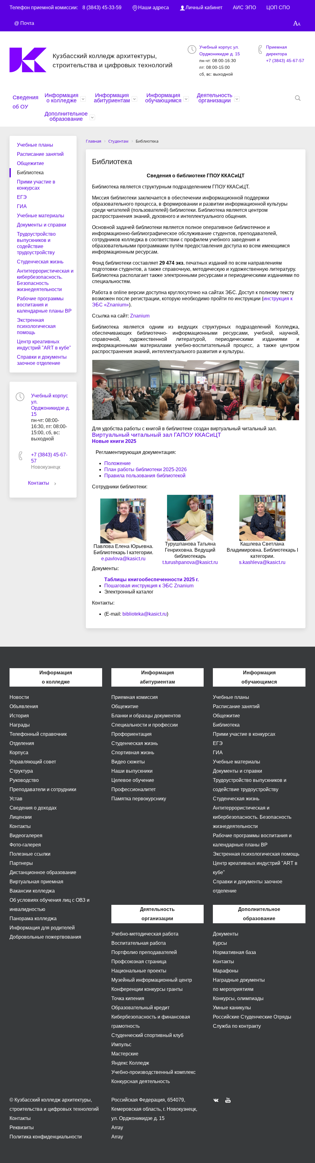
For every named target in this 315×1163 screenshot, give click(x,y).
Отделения (22, 743)
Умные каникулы (232, 1007)
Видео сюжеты (128, 761)
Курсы (220, 943)
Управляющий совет (33, 761)
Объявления (24, 706)
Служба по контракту (237, 1026)
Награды (20, 724)
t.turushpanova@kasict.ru (190, 562)
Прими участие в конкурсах (36, 185)
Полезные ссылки (30, 854)
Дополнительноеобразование (66, 116)
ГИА (22, 206)
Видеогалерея (26, 835)
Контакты (38, 483)
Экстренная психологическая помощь (36, 326)
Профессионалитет (133, 789)
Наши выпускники (132, 771)
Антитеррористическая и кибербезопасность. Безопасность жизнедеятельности (45, 280)
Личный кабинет (203, 7)
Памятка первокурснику (138, 798)
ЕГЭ (22, 197)
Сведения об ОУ (25, 102)
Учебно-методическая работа (144, 933)
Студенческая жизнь (40, 261)
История (19, 715)
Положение (117, 463)
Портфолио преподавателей (144, 952)
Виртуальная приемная (36, 881)
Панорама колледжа (33, 918)
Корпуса (19, 752)
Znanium (140, 315)
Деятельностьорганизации (214, 98)
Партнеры (21, 863)
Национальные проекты (138, 970)
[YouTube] (229, 1100)
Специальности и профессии (144, 724)
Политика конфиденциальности (46, 1136)
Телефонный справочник (38, 734)
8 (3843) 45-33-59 (102, 7)
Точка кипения (127, 998)
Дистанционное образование (43, 872)
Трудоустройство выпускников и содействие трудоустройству (36, 243)
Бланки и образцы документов (146, 715)
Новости (19, 697)
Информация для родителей (42, 927)
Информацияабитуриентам (112, 98)
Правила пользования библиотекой (144, 475)
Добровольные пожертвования (45, 937)
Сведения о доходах (33, 807)
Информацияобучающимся (163, 98)
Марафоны (225, 970)
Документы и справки (41, 224)
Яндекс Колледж (130, 1063)
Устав (16, 798)
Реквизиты (22, 1127)
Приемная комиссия (134, 697)
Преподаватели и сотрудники (43, 789)
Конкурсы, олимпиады (238, 998)
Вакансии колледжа (32, 890)
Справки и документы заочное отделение (42, 360)
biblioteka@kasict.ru (144, 614)
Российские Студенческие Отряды (252, 1016)
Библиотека (30, 172)
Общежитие (30, 163)
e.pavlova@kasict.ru (123, 558)
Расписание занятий (40, 154)
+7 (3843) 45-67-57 (285, 60)
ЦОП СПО (278, 7)
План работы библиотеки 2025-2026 (145, 469)
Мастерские (124, 1053)
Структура (21, 771)
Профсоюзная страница (138, 961)
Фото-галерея (25, 844)
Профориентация (131, 734)
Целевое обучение (132, 780)
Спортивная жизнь (132, 752)
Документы (225, 933)
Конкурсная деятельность (140, 1081)
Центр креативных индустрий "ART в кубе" (44, 344)
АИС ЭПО (244, 7)
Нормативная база (234, 952)
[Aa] (297, 23)
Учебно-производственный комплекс (153, 1072)
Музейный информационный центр (151, 980)
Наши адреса (153, 7)
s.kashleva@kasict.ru (262, 562)
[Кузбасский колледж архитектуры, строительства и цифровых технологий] (31, 60)
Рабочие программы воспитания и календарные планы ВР (44, 304)
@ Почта (24, 23)
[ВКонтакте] (217, 1100)
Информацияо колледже (61, 98)
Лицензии (21, 817)
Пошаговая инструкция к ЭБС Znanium (148, 585)
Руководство (24, 780)
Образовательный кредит (140, 1007)
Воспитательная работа (138, 943)
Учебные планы (35, 145)
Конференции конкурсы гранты (147, 989)
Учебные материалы (40, 215)
